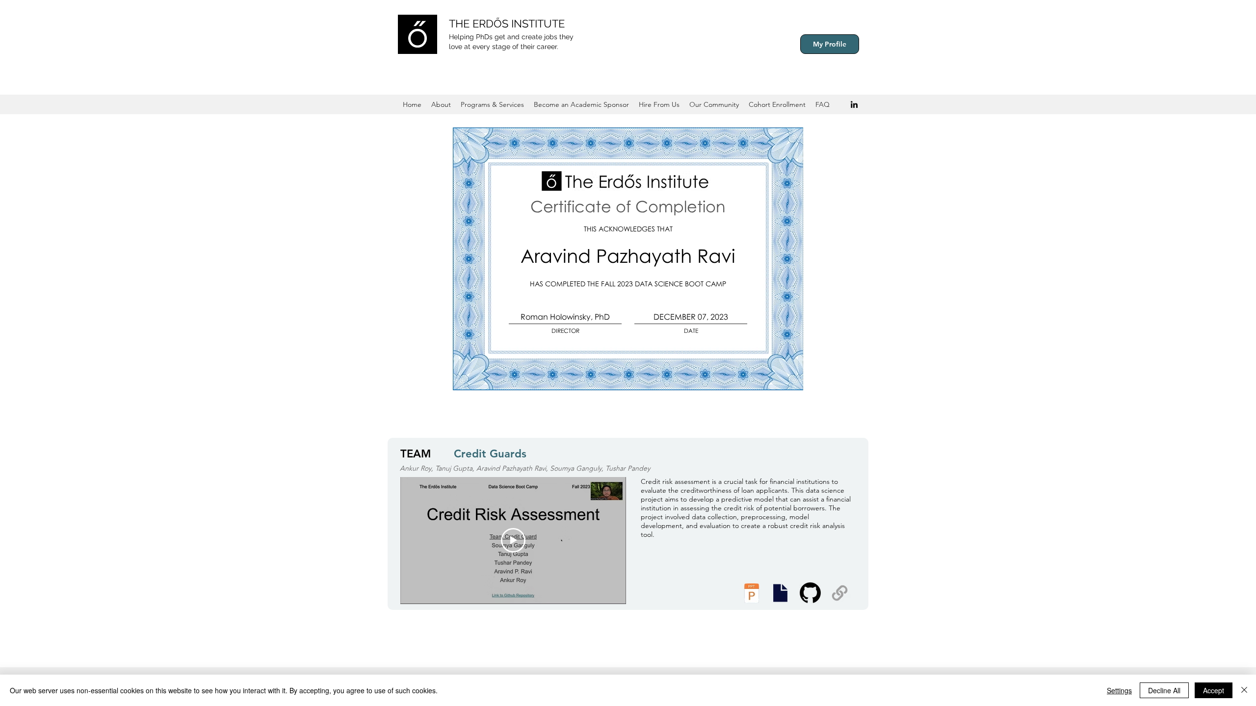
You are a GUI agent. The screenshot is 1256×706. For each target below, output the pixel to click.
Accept (1213, 690)
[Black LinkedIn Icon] (854, 104)
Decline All (1164, 690)
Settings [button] (1119, 690)
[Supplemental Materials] (840, 593)
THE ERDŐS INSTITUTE (507, 23)
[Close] (1244, 690)
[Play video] (513, 540)
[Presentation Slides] (780, 593)
